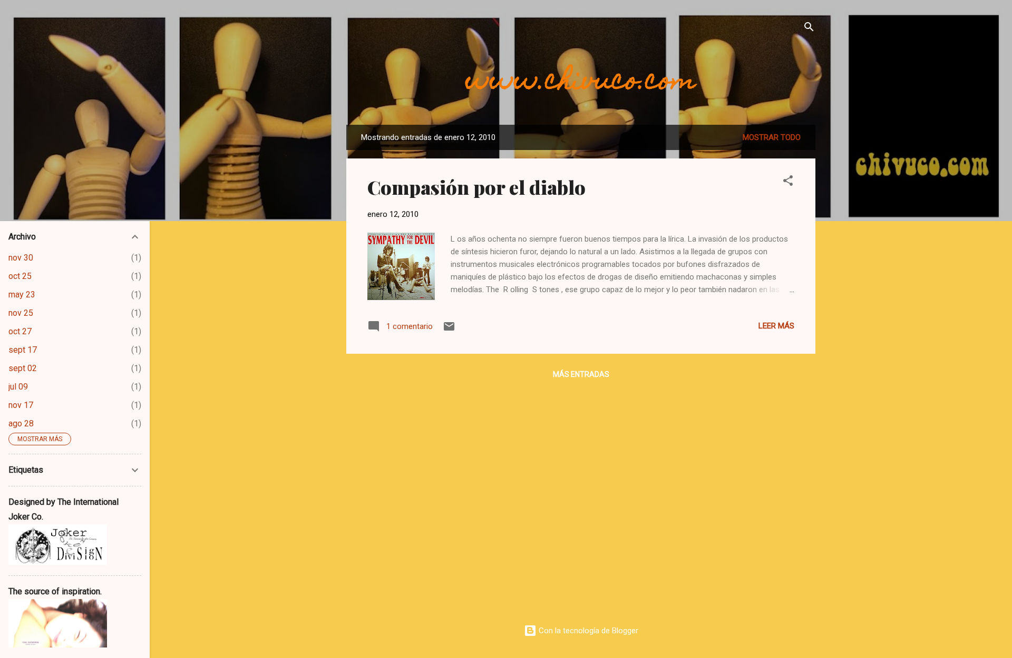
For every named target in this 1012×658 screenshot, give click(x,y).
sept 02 (22, 368)
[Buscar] (809, 29)
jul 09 (18, 387)
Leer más (776, 326)
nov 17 (20, 405)
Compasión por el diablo (476, 187)
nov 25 (20, 313)
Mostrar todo (772, 137)
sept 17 (22, 350)
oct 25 (20, 276)
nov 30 (20, 258)
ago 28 (21, 423)
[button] (788, 182)
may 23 (21, 295)
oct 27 (20, 331)
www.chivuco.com (581, 82)
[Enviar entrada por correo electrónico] (449, 330)
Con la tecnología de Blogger (587, 630)
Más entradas (581, 374)
